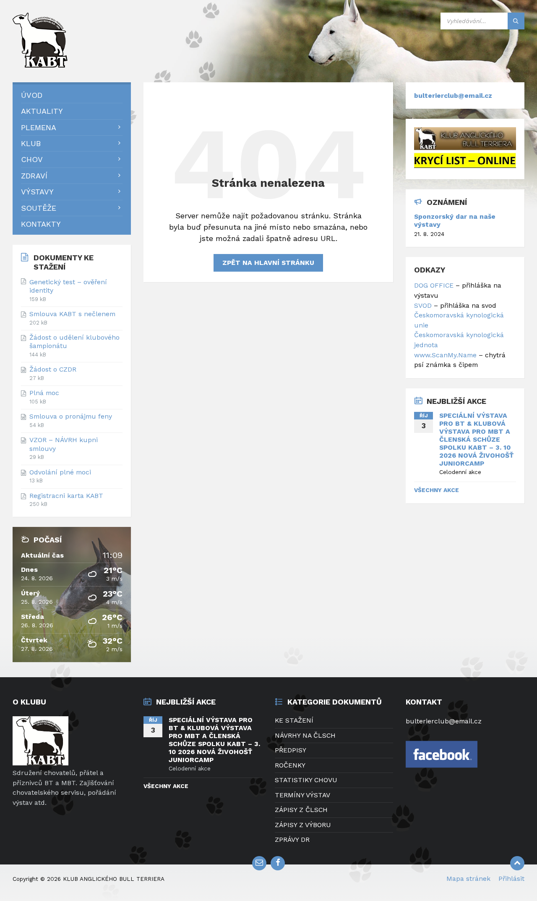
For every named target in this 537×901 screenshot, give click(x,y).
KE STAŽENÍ (294, 720)
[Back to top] (517, 863)
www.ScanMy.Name (446, 355)
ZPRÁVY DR (292, 839)
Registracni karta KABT (66, 496)
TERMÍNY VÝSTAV (302, 795)
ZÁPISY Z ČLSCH (301, 810)
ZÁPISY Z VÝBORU (303, 825)
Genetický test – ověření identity (68, 286)
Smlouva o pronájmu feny (70, 416)
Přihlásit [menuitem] (511, 879)
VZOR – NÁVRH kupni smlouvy (63, 444)
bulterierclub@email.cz (453, 96)
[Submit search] (516, 21)
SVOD (423, 305)
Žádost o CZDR (52, 369)
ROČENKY (290, 765)
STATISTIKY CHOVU (306, 780)
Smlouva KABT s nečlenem (72, 314)
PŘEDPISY (290, 750)
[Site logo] (42, 64)
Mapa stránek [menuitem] (468, 879)
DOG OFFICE (434, 285)
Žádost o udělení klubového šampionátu (74, 341)
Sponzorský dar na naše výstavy (454, 220)
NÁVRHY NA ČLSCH (305, 735)
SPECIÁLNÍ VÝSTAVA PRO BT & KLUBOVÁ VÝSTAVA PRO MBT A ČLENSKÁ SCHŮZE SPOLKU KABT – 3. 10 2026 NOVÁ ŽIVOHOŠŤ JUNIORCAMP (476, 439)
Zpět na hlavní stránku (268, 263)
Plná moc (44, 393)
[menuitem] (72, 95)
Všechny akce (436, 490)
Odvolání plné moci (60, 472)
